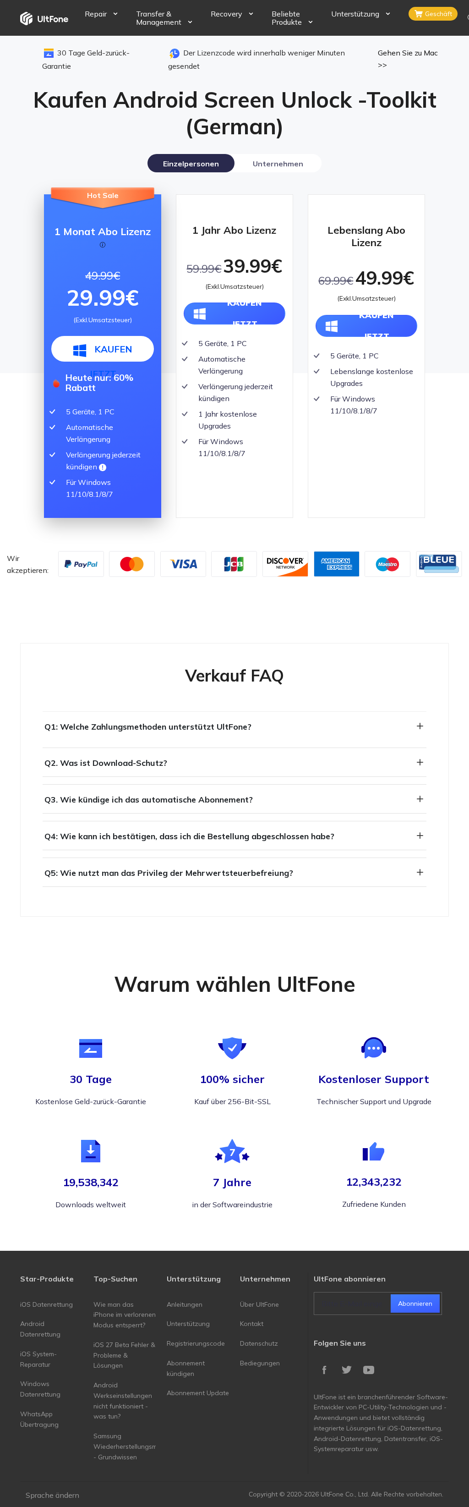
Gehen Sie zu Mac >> (408, 58)
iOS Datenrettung (46, 1304)
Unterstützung (355, 13)
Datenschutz (259, 1343)
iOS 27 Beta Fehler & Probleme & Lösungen (124, 1355)
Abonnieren (415, 1303)
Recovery (226, 13)
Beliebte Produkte (287, 18)
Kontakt (251, 1324)
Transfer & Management (158, 18)
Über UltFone (259, 1304)
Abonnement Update (198, 1393)
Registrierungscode (196, 1343)
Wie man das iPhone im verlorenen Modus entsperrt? (124, 1315)
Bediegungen (260, 1363)
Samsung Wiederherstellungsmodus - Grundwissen (132, 1446)
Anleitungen (184, 1304)
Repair (96, 13)
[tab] (190, 163)
